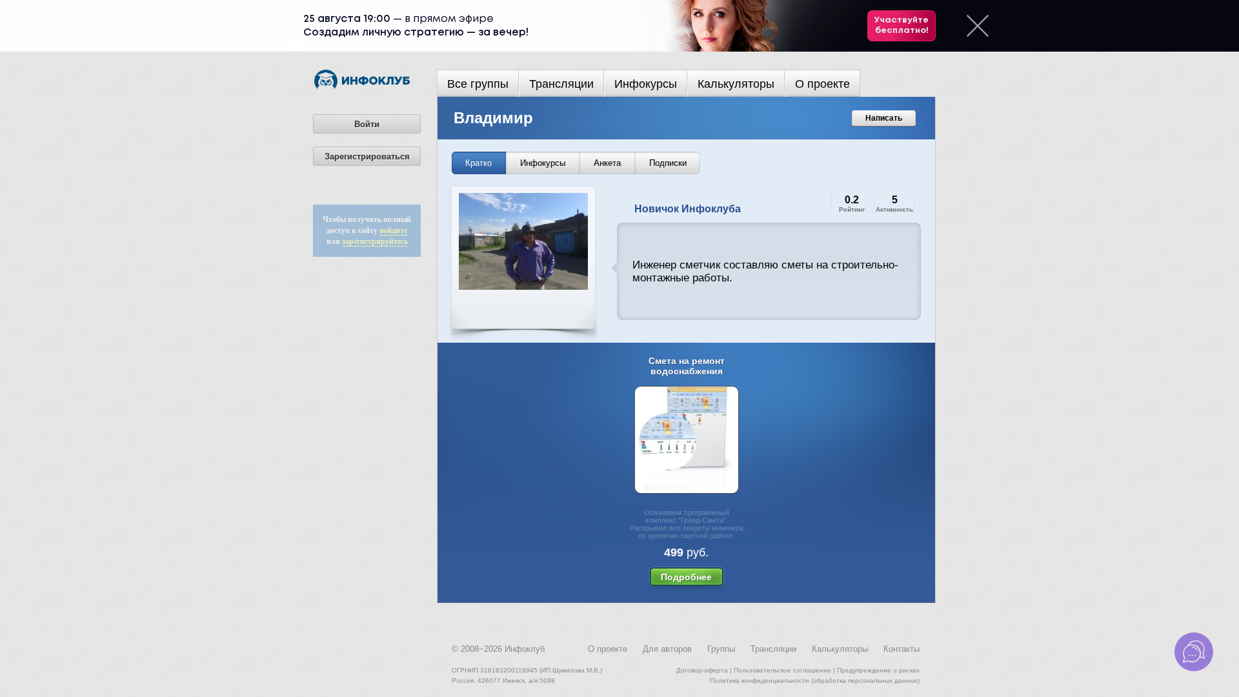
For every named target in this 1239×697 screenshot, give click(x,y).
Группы (721, 649)
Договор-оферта (702, 670)
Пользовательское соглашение (782, 670)
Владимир (493, 117)
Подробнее (686, 577)
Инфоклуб (525, 649)
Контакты (901, 649)
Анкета (607, 163)
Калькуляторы (736, 83)
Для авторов (667, 649)
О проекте (822, 83)
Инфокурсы (645, 83)
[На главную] (362, 86)
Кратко (478, 163)
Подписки (668, 163)
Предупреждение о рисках (878, 670)
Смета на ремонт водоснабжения (687, 366)
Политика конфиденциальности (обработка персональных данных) (815, 680)
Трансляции (561, 83)
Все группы (478, 83)
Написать (883, 118)
